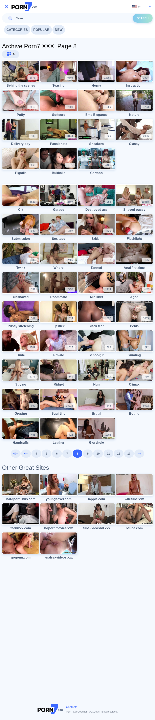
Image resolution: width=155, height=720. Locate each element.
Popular (41, 29)
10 (98, 453)
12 (118, 453)
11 (108, 453)
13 (129, 453)
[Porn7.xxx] (24, 6)
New (59, 29)
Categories (17, 29)
